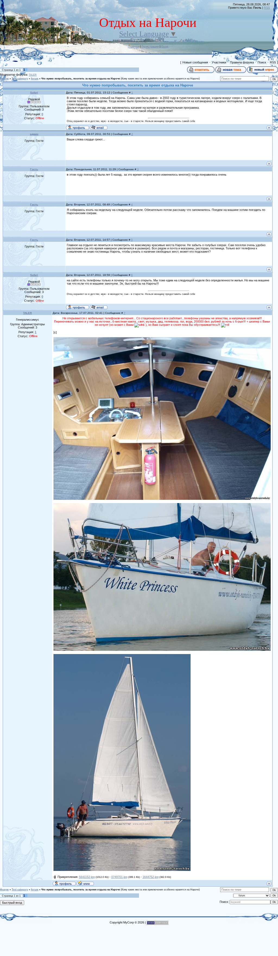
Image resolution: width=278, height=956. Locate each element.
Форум (4, 78)
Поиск (262, 62)
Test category (20, 78)
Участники (219, 62)
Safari (34, 92)
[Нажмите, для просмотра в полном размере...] (162, 338)
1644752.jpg (151, 876)
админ (34, 134)
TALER (33, 74)
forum (34, 78)
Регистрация (150, 46)
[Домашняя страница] (85, 883)
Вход (164, 46)
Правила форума (242, 62)
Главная (133, 46)
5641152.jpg (87, 876)
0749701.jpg (119, 876)
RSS (267, 7)
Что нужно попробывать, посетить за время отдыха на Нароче (80, 78)
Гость (34, 169)
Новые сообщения (195, 62)
